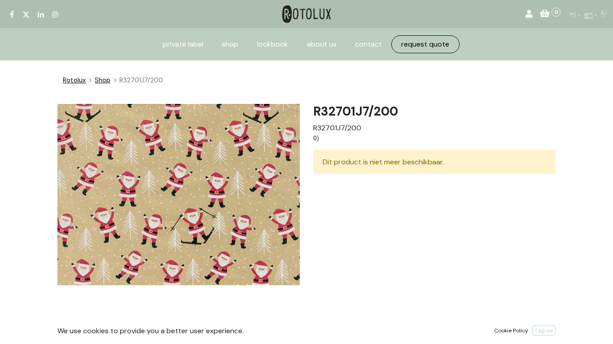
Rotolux (74, 80)
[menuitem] (183, 44)
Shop (102, 80)
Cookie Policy (511, 330)
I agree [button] (544, 330)
